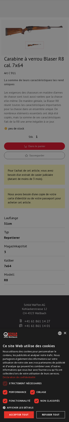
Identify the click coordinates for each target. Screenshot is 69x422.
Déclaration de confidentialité (19, 377)
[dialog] (34, 375)
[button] (34, 407)
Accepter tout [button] (19, 414)
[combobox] (60, 333)
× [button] (64, 333)
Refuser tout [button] (51, 414)
